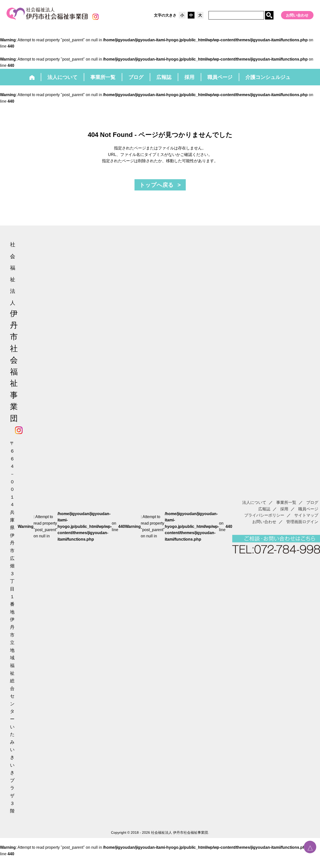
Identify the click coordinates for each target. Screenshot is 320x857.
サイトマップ (306, 515)
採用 (284, 509)
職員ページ (308, 509)
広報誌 (264, 509)
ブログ (312, 502)
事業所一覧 (286, 502)
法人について (254, 502)
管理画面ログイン (302, 522)
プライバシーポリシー (264, 515)
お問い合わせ (297, 15)
